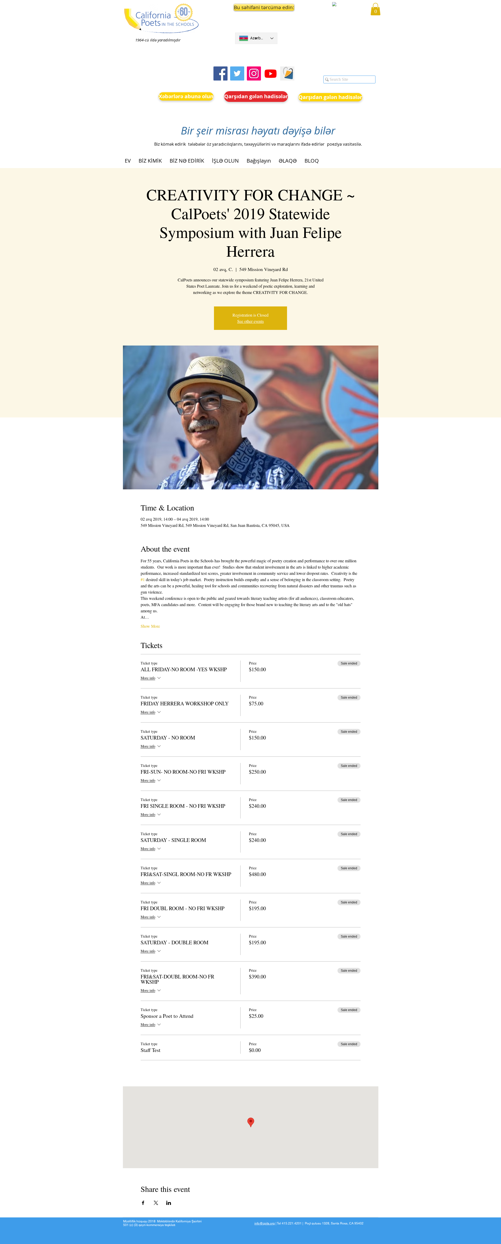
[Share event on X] (155, 1203)
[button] (256, 7)
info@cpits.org (264, 1223)
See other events (250, 321)
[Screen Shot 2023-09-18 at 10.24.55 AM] (287, 73)
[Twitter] (237, 73)
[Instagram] (254, 73)
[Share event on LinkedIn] (168, 1203)
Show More (150, 626)
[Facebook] (220, 73)
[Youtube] (271, 73)
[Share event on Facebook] (143, 1203)
